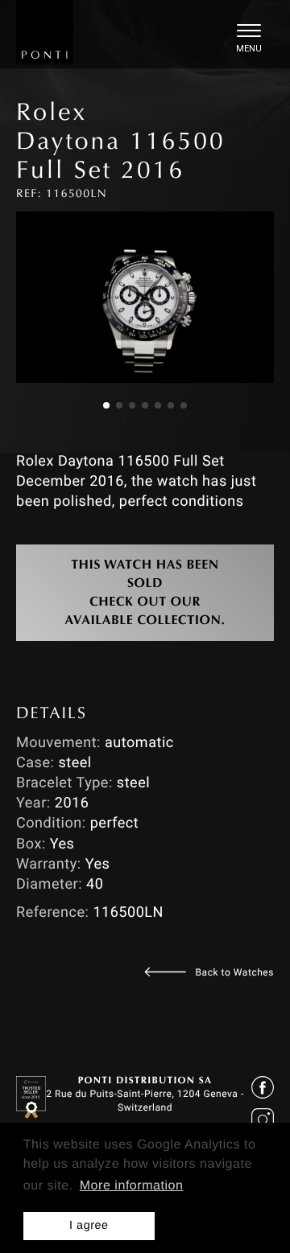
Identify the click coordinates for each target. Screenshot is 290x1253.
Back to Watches (235, 972)
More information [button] (132, 1186)
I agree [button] (89, 1225)
